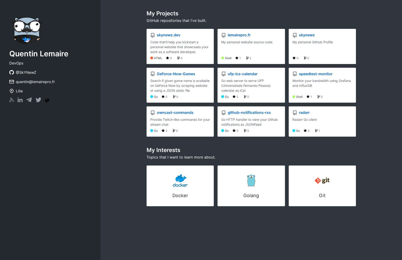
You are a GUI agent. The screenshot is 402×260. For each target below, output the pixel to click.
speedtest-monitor (315, 73)
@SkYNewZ (26, 72)
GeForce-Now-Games (175, 73)
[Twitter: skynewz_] (38, 100)
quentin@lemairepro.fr (35, 81)
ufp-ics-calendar (242, 73)
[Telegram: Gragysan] (29, 100)
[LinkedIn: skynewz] (20, 100)
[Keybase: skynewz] (11, 100)
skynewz (306, 35)
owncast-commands (175, 112)
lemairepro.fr (239, 35)
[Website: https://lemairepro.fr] (47, 100)
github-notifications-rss (249, 112)
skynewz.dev (168, 35)
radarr (304, 112)
